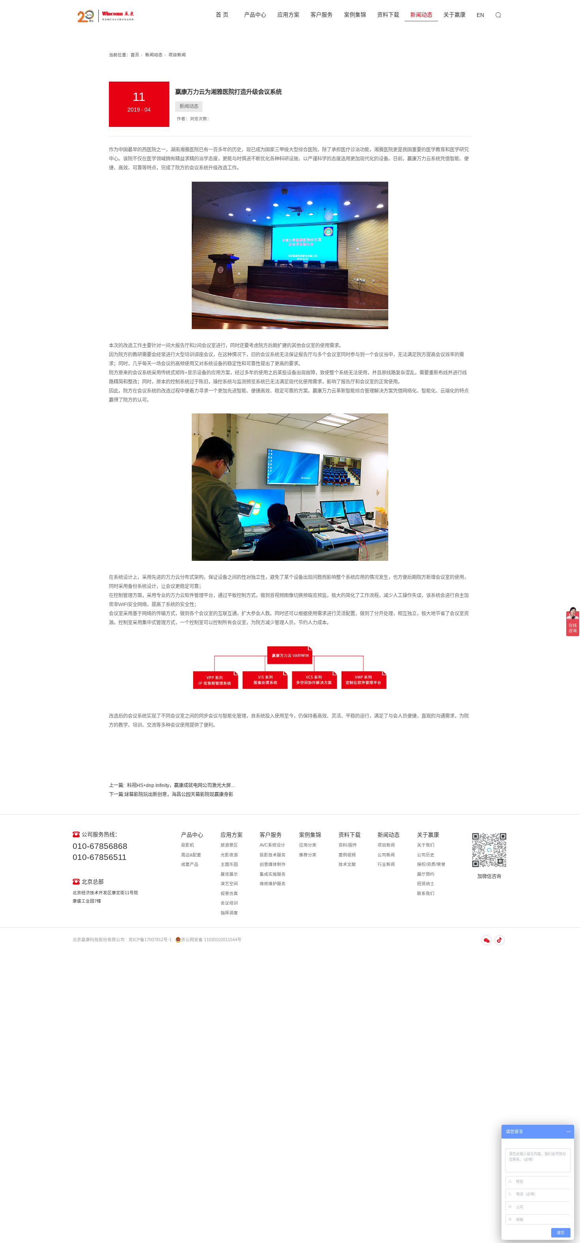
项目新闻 (177, 54)
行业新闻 (386, 864)
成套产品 (189, 864)
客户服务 (322, 15)
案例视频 (347, 854)
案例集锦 (355, 15)
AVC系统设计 (272, 845)
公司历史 (425, 854)
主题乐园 (229, 864)
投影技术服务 (273, 854)
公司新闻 (386, 854)
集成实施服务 (273, 874)
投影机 (187, 845)
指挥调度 (229, 912)
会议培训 (229, 903)
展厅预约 (425, 874)
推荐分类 (307, 854)
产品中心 (255, 15)
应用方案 (288, 15)
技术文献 (347, 864)
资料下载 (388, 15)
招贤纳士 (425, 883)
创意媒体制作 (273, 864)
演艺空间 (229, 883)
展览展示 (229, 874)
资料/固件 (348, 845)
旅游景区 (229, 845)
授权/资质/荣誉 (431, 864)
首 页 (222, 15)
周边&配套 (191, 854)
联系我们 (425, 893)
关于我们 (425, 845)
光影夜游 (229, 854)
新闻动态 (421, 15)
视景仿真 (229, 893)
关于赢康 (454, 15)
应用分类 (307, 845)
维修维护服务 (273, 883)
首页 (135, 54)
